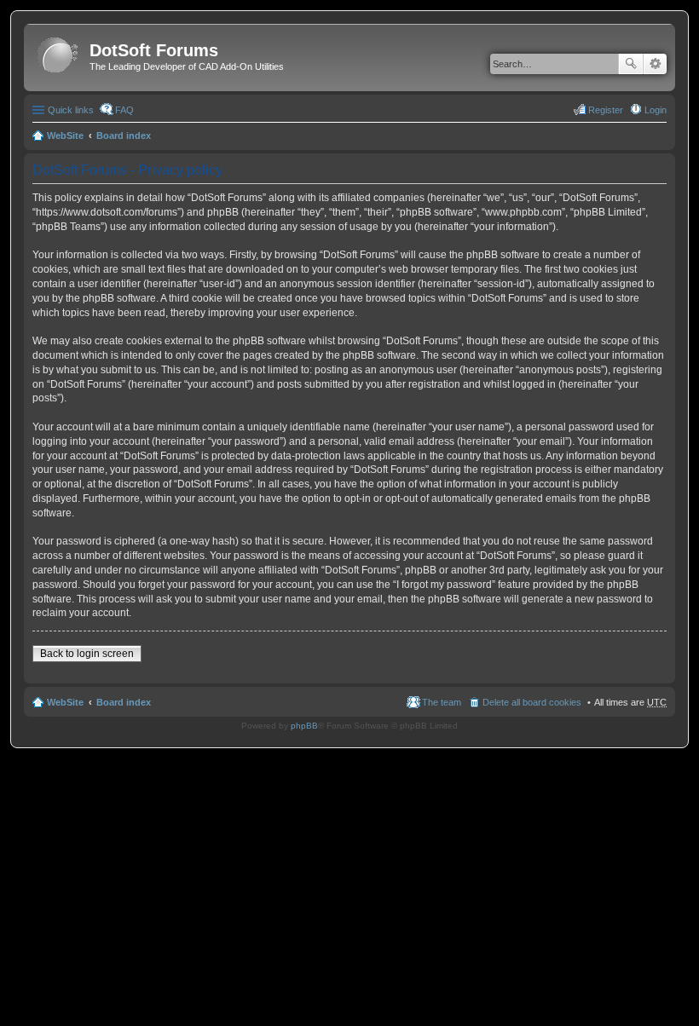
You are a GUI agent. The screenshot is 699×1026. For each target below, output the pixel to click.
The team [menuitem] (441, 702)
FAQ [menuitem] (124, 110)
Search (631, 64)
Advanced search (655, 64)
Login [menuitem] (655, 110)
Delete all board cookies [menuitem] (531, 702)
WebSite (65, 135)
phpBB (304, 725)
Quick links (71, 110)
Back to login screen (87, 654)
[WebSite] (59, 56)
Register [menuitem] (605, 110)
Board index (123, 135)
